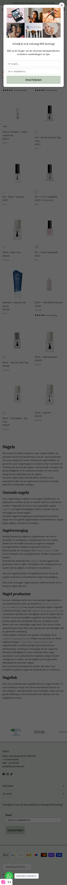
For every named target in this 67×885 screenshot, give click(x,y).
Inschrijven (33, 80)
